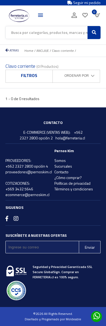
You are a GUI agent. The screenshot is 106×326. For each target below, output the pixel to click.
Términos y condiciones (73, 189)
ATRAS (14, 50)
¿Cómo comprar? (68, 177)
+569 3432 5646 (19, 189)
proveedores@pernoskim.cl (28, 172)
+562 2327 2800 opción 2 (51, 135)
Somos (60, 160)
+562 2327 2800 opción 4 (26, 166)
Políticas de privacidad (72, 183)
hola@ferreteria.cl (70, 138)
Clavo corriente (63, 50)
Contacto (61, 172)
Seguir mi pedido (86, 2)
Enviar (90, 247)
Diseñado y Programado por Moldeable (53, 319)
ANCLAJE (42, 50)
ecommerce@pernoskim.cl (27, 194)
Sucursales (63, 166)
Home (28, 50)
